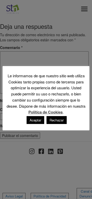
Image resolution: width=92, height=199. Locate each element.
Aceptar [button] (35, 120)
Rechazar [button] (57, 120)
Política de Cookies (45, 112)
